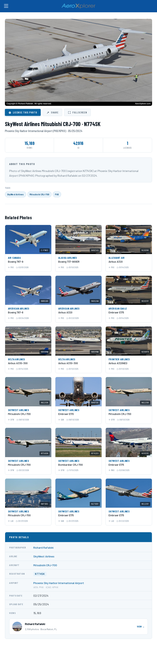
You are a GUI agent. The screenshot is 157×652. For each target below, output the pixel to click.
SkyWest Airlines (15, 194)
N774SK (40, 574)
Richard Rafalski (43, 547)
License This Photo (23, 112)
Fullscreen (77, 112)
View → (141, 626)
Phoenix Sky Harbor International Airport (58, 583)
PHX (57, 194)
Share (52, 112)
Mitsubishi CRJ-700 (39, 194)
